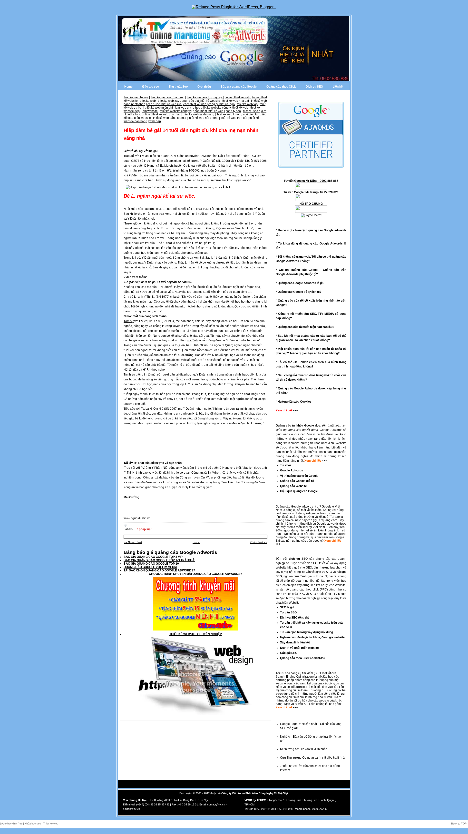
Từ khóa (286, 465)
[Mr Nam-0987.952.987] (311, 189)
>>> (324, 460)
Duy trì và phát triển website (299, 648)
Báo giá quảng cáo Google (239, 86)
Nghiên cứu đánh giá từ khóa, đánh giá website (312, 637)
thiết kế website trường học (205, 97)
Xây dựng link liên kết (295, 642)
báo (225, 292)
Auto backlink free (11, 823)
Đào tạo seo (150, 86)
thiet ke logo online (137, 114)
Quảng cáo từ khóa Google (295, 425)
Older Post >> (258, 542)
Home (128, 86)
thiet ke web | (149, 100)
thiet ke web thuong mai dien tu (237, 114)
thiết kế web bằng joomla (169, 118)
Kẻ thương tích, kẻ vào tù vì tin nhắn (303, 749)
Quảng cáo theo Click (281, 86)
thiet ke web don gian (166, 114)
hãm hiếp (135, 335)
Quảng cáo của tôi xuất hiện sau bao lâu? (306, 327)
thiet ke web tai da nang (198, 114)
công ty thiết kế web (235, 107)
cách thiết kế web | (195, 104)
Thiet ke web (50, 823)
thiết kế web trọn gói (234, 118)
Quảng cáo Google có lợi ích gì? (299, 292)
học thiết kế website (208, 107)
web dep (155, 121)
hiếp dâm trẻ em (242, 165)
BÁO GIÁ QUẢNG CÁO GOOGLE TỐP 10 (151, 563)
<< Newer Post (133, 542)
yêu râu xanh (174, 248)
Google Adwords (291, 470)
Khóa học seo (33, 823)
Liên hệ (338, 86)
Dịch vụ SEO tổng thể (294, 617)
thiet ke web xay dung (172, 100)
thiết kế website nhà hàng (168, 97)
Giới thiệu (204, 86)
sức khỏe (252, 335)
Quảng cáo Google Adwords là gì (300, 283)
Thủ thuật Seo (178, 86)
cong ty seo (233, 111)
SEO (318, 673)
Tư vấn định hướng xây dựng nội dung (306, 632)
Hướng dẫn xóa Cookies (295, 401)
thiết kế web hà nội (136, 97)
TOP (464, 823)
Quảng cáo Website (293, 486)
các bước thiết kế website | (165, 104)
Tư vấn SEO (288, 612)
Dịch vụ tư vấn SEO (297, 704)
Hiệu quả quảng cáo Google (299, 491)
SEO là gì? (287, 607)
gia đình (192, 340)
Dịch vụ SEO (314, 86)
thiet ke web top (247, 104)
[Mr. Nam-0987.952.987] (311, 212)
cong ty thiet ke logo (221, 104)
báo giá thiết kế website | (205, 100)
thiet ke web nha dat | (236, 100)
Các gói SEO (288, 653)
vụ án (148, 170)
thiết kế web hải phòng (203, 118)
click (337, 452)
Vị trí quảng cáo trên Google (299, 476)
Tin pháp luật (142, 529)
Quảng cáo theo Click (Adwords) (302, 658)
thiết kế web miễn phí (159, 107)
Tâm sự (129, 321)
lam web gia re (185, 107)
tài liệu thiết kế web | (238, 97)
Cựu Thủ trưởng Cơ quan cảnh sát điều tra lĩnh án (313, 757)
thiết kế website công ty (175, 111)
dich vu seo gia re (254, 111)
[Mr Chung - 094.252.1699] (311, 200)
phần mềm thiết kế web (208, 111)
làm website (150, 111)
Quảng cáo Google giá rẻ (297, 481)
